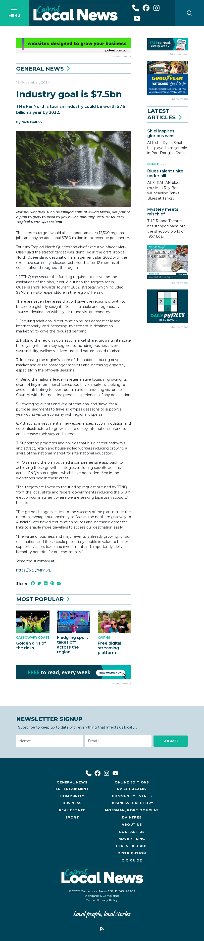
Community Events (132, 796)
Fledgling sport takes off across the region (72, 644)
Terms (90, 900)
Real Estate (72, 810)
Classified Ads (132, 846)
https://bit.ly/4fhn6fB (33, 570)
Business (72, 803)
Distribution (132, 853)
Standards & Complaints (102, 896)
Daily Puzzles (132, 789)
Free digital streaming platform (109, 648)
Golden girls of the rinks (31, 645)
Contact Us (132, 832)
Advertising (132, 839)
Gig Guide (132, 860)
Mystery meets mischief (162, 211)
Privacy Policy (107, 900)
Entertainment (72, 789)
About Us (132, 824)
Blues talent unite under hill (165, 173)
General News (40, 68)
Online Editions (132, 782)
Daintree (132, 817)
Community (72, 796)
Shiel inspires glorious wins (160, 133)
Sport (72, 817)
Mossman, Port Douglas (132, 810)
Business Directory (131, 803)
